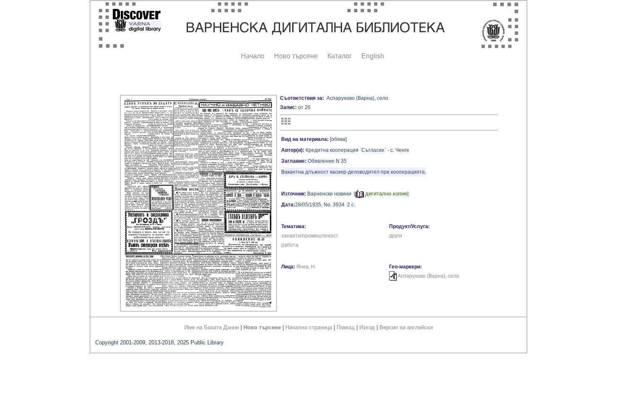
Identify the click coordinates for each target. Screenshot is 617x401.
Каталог (339, 56)
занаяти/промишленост (309, 236)
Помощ (346, 327)
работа (289, 245)
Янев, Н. (306, 267)
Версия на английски (406, 327)
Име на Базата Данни (211, 327)
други (395, 236)
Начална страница (308, 327)
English (372, 56)
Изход (367, 327)
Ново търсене (296, 56)
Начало (252, 56)
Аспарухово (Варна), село (428, 276)
